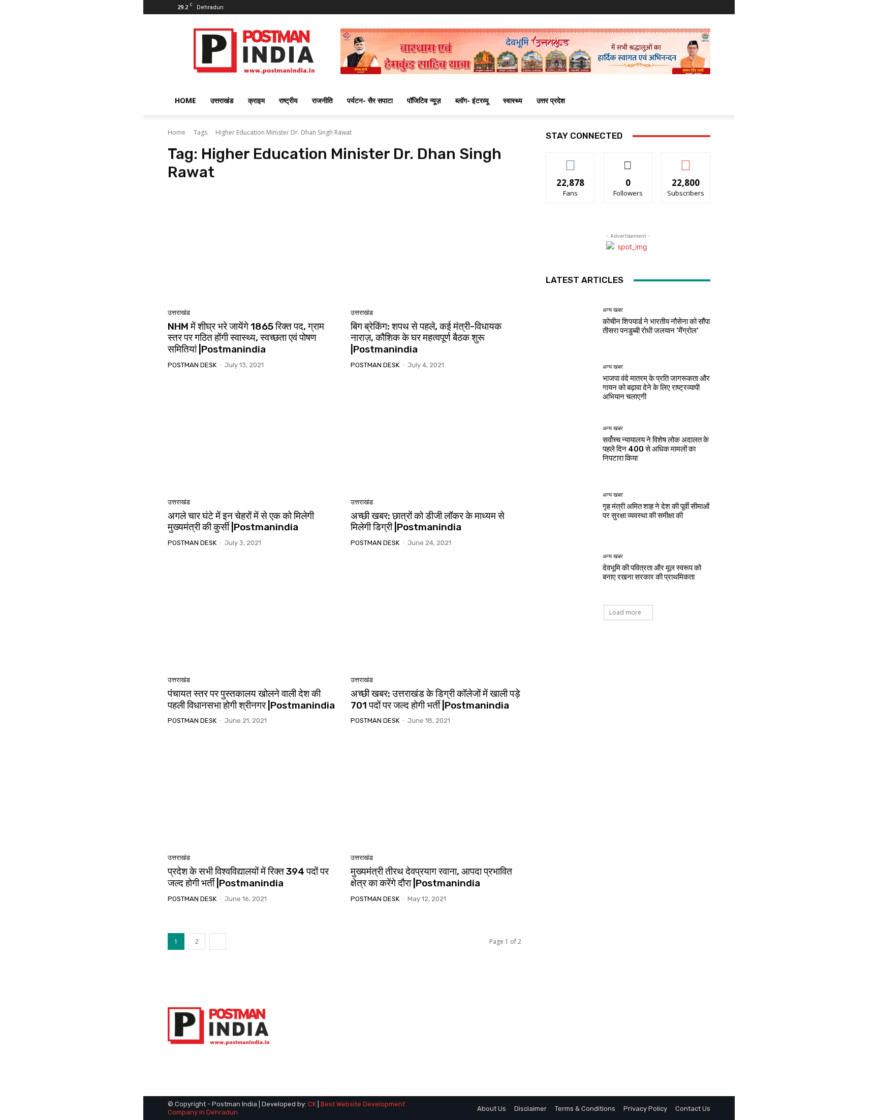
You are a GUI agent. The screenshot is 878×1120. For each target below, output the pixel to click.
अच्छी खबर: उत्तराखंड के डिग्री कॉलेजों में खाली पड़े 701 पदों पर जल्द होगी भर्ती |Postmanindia (435, 699)
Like (571, 160)
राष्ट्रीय (288, 100)
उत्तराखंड (222, 100)
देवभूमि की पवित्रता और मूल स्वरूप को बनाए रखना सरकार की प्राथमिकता (652, 572)
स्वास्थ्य (512, 100)
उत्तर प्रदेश (551, 100)
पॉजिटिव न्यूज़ (424, 100)
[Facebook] (669, 7)
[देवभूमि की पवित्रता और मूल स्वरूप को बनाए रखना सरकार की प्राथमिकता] (570, 567)
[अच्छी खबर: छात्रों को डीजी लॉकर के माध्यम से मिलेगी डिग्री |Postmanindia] (436, 437)
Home (176, 132)
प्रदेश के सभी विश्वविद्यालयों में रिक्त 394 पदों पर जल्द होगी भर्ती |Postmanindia (248, 877)
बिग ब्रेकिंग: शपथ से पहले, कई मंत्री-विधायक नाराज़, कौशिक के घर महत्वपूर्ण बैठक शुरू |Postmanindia (426, 338)
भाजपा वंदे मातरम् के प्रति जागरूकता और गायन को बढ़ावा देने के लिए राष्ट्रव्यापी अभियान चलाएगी (656, 387)
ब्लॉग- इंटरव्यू (472, 100)
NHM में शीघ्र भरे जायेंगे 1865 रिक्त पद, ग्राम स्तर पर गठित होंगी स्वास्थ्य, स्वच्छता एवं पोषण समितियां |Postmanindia (246, 338)
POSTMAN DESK (192, 365)
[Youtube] (702, 7)
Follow (628, 160)
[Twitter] (686, 7)
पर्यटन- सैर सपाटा (370, 100)
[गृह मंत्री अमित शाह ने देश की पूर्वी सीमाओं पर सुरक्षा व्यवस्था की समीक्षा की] (570, 506)
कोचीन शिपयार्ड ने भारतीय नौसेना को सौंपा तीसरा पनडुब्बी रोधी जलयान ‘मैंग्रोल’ (656, 326)
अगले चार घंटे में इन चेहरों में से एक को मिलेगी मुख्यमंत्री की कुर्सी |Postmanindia (241, 521)
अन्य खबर (613, 310)
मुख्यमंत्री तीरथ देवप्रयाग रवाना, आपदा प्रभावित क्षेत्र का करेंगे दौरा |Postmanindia (431, 877)
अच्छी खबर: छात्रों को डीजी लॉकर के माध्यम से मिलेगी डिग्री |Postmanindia (428, 521)
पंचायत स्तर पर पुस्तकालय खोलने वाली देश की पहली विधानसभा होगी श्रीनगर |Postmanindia (251, 699)
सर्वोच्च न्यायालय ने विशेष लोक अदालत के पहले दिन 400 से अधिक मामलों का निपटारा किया (656, 449)
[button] (698, 101)
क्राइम (256, 100)
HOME (185, 100)
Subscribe (686, 160)
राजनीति (322, 100)
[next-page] (217, 941)
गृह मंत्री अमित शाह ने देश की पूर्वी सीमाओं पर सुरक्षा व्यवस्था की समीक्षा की (656, 511)
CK (312, 1104)
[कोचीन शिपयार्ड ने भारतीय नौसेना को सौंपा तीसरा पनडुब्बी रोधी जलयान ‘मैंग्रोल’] (570, 321)
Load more (625, 612)
